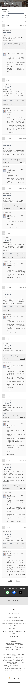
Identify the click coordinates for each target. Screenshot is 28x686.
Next (17, 580)
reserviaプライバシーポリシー (14, 682)
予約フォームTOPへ (13, 600)
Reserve (21, 46)
